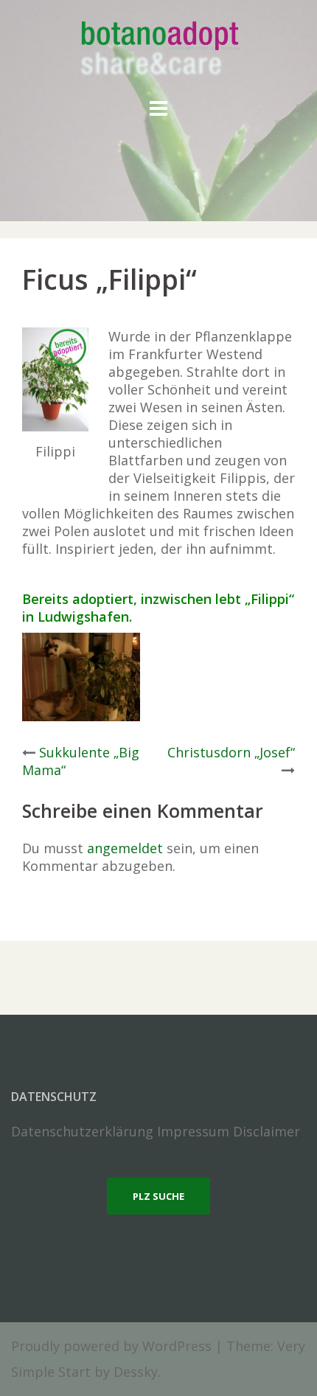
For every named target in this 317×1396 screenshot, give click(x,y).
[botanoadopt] (158, 50)
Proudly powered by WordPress (111, 1346)
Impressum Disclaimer (228, 1131)
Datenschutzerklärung (82, 1131)
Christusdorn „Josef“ (231, 752)
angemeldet (125, 848)
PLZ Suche (158, 1196)
